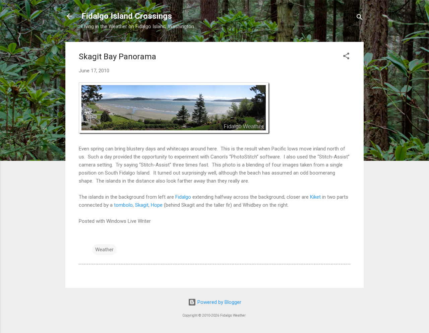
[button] (346, 57)
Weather (104, 250)
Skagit (141, 205)
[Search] (360, 18)
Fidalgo (183, 197)
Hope (157, 205)
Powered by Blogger (218, 302)
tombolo (123, 205)
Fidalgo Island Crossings (126, 16)
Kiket (315, 197)
